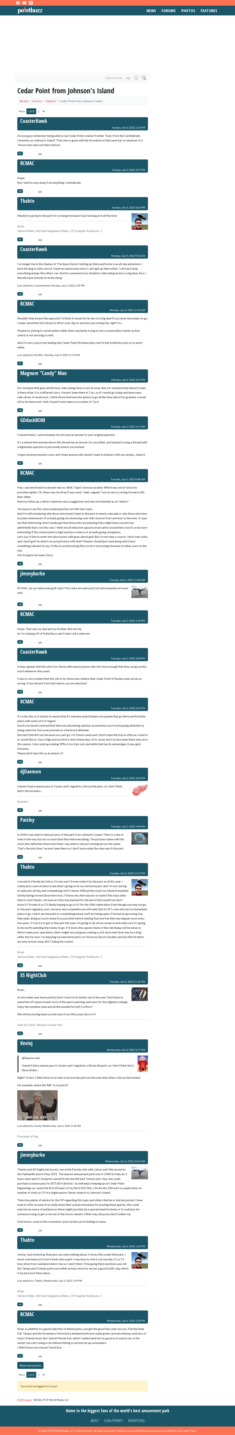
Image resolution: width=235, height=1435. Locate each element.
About (95, 1420)
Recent (23, 101)
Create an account (114, 78)
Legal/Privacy (113, 1420)
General (51, 101)
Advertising (136, 1420)
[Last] (44, 111)
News (151, 10)
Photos (188, 10)
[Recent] (136, 78)
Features (209, 10)
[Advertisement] (117, 44)
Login (128, 78)
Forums (169, 10)
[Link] (40, 153)
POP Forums (24, 1399)
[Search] (143, 78)
